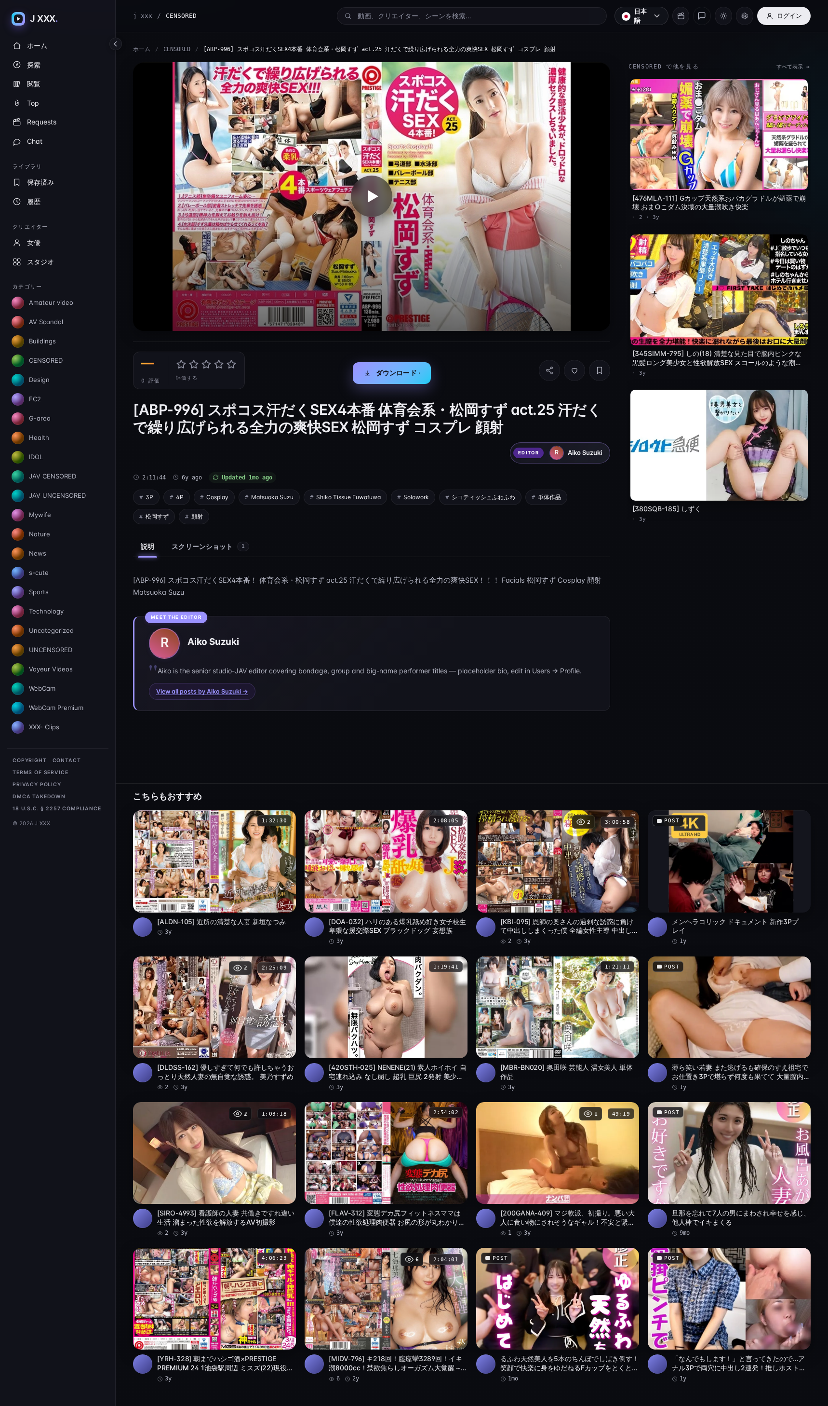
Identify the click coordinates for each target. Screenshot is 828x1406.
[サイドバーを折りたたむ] (115, 44)
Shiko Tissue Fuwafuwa (348, 497)
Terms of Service (40, 772)
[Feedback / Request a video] (701, 16)
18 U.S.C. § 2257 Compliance (57, 808)
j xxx (142, 15)
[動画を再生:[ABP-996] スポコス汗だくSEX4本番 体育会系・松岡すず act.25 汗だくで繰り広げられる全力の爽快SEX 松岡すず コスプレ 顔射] (371, 196)
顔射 (197, 516)
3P (149, 497)
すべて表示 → (793, 67)
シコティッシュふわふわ (483, 497)
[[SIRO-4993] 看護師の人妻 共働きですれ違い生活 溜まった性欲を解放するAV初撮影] (214, 1169)
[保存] (599, 370)
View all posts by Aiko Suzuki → (202, 691)
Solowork (416, 497)
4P (180, 497)
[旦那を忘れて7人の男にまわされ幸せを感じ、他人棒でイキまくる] (729, 1169)
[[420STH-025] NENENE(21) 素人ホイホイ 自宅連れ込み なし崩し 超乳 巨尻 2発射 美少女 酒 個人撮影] (386, 1024)
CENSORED (176, 49)
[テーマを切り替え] (723, 16)
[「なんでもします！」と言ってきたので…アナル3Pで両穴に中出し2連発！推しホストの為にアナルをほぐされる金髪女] (729, 1315)
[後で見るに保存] (283, 821)
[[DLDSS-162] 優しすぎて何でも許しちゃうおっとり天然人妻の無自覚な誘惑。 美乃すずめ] (214, 1024)
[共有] (549, 370)
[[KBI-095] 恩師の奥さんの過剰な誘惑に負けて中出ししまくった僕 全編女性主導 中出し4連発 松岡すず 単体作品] (557, 877)
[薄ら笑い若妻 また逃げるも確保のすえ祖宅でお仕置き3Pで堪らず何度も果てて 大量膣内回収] (729, 1024)
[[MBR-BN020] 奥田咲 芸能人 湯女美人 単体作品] (557, 1024)
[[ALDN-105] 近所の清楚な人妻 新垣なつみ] (214, 873)
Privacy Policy (37, 784)
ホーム (141, 49)
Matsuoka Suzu (272, 497)
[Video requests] (680, 16)
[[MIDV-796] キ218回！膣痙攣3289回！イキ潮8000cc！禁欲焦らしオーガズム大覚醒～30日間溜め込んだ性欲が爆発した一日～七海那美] (386, 1315)
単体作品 (549, 497)
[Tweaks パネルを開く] (744, 16)
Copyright (30, 760)
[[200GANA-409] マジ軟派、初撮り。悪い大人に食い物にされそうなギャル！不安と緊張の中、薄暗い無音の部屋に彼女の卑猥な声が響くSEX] (557, 1169)
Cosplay (217, 497)
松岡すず (157, 516)
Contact (67, 760)
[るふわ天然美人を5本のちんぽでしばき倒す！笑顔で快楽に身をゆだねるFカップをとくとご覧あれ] (557, 1315)
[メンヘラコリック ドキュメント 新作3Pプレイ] (729, 877)
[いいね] (574, 370)
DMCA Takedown (39, 796)
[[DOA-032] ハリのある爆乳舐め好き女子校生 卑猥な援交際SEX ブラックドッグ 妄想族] (386, 877)
